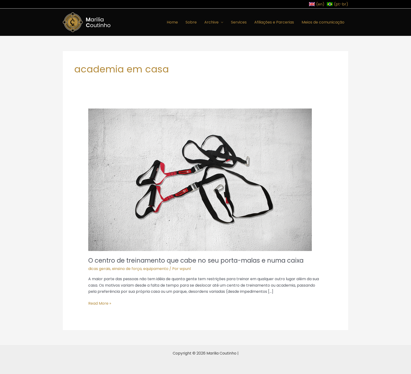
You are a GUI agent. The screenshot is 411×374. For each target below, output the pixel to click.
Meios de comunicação (323, 22)
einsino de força (127, 268)
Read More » (99, 303)
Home (172, 22)
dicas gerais (99, 268)
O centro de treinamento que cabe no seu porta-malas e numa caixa (195, 260)
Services (239, 22)
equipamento (155, 268)
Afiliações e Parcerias (274, 22)
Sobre (191, 22)
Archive (211, 22)
